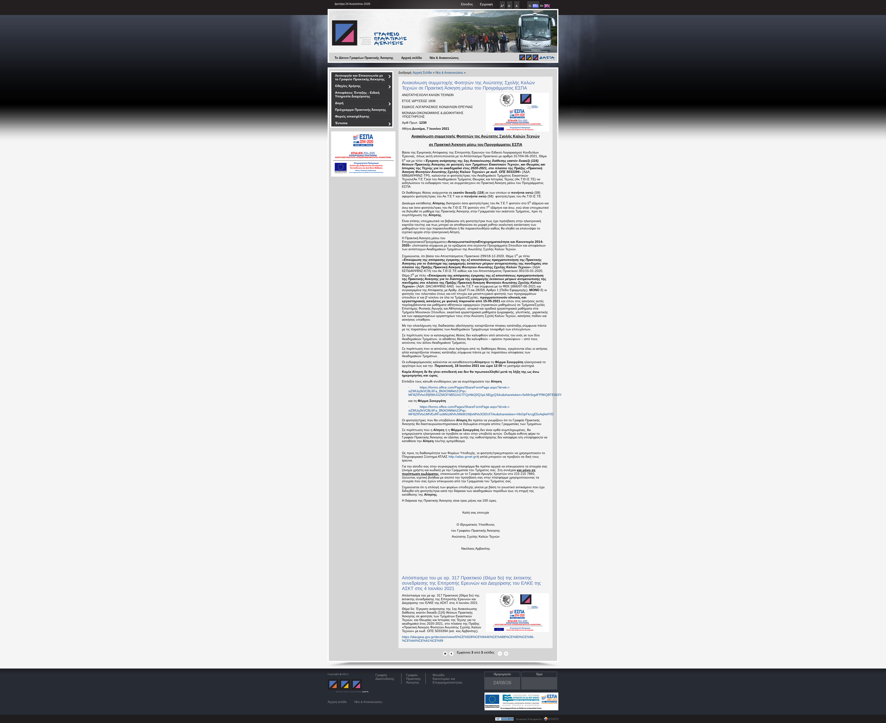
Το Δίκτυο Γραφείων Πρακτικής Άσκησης (364, 58)
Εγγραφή (486, 4)
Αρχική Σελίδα (422, 72)
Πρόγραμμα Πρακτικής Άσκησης (360, 109)
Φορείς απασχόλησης (352, 116)
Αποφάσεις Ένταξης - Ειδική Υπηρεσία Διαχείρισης (357, 94)
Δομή (339, 103)
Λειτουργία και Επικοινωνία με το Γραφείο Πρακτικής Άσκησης (360, 77)
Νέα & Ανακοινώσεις (444, 58)
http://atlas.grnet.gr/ (463, 456)
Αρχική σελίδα (411, 58)
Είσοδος (467, 4)
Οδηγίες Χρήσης (348, 86)
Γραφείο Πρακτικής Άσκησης (413, 678)
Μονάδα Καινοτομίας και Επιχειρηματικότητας (447, 678)
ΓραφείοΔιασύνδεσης (384, 677)
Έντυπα (341, 123)
